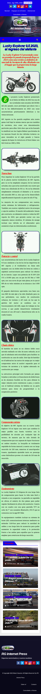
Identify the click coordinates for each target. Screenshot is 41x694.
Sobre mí (23, 684)
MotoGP (18, 576)
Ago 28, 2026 (11, 563)
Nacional (7, 11)
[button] (37, 39)
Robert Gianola (25, 563)
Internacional (31, 11)
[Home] (3, 39)
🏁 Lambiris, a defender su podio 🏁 (19, 558)
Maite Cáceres (10, 597)
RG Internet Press (20, 28)
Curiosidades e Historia (19, 14)
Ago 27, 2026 (11, 584)
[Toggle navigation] (19, 40)
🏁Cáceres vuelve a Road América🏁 (18, 600)
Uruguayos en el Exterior (18, 11)
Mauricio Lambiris (11, 555)
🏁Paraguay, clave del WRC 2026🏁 (19, 621)
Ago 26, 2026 (11, 626)
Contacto (33, 684)
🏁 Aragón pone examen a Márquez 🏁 (18, 579)
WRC (17, 617)
